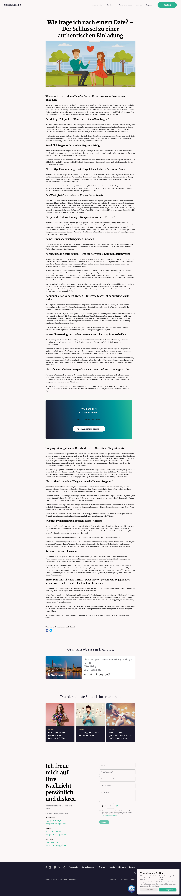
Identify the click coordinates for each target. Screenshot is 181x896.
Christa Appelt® (12, 4)
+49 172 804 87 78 (53, 821)
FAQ (134, 873)
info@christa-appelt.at (56, 845)
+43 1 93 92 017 (52, 842)
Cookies (133, 879)
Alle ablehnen (149, 890)
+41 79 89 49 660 (53, 831)
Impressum (113, 879)
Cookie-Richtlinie (152, 886)
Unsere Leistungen (125, 5)
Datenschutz (124, 879)
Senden (104, 822)
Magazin (112, 867)
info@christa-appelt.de (56, 824)
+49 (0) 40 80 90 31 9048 (97, 674)
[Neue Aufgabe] (116, 805)
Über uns (139, 5)
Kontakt (167, 5)
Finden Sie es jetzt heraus (88, 429)
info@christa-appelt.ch (56, 834)
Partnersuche (73, 867)
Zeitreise (132, 867)
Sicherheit (122, 867)
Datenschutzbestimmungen (109, 815)
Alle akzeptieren (168, 890)
